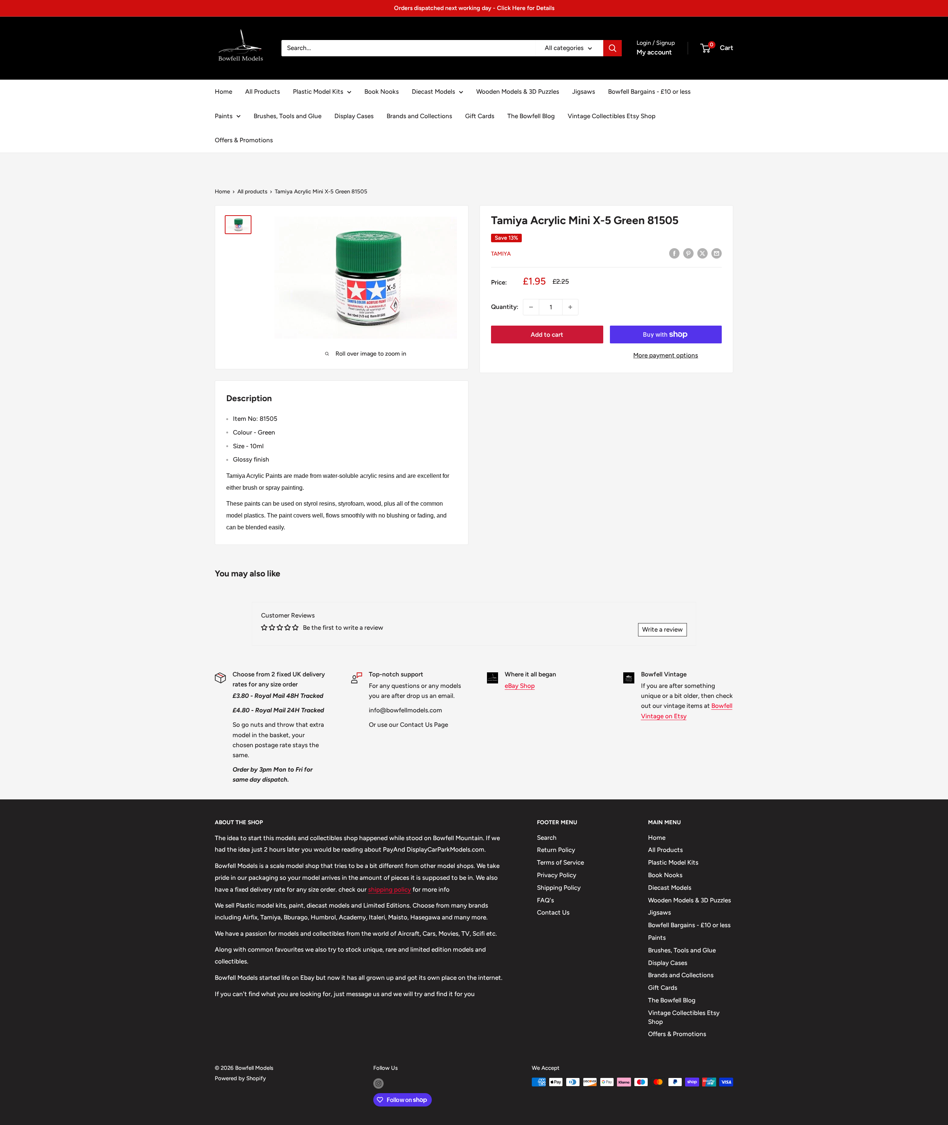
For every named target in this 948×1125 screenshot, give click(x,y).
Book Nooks (381, 91)
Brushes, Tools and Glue (287, 116)
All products (252, 191)
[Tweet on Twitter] (702, 253)
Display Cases (354, 116)
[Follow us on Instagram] (378, 1083)
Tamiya (501, 253)
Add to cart (547, 334)
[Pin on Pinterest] (688, 253)
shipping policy (389, 889)
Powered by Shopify (240, 1078)
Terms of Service (560, 862)
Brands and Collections (419, 116)
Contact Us (553, 912)
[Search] (612, 48)
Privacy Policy (556, 875)
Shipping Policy (559, 887)
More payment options (665, 355)
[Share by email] (716, 253)
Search (547, 837)
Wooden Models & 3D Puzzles (517, 91)
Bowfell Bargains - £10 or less (649, 91)
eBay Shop (520, 685)
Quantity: (504, 306)
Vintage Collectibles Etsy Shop (611, 116)
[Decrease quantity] (531, 307)
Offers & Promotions (244, 140)
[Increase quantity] (570, 307)
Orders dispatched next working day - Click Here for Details (474, 7)
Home (223, 91)
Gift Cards (479, 116)
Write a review (662, 629)
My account (654, 52)
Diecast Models (433, 91)
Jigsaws (583, 91)
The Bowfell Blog (531, 116)
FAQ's (545, 900)
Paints (224, 116)
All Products (262, 91)
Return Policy (556, 849)
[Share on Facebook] (674, 253)
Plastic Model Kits (318, 91)
